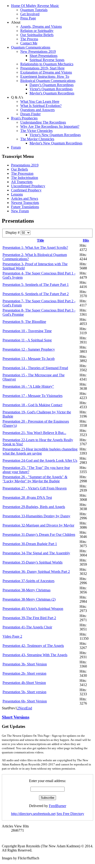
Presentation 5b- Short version (24, 692)
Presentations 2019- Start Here (42, 68)
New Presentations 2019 (38, 51)
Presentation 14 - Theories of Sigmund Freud (35, 368)
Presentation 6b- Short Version (25, 701)
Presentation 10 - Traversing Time (27, 331)
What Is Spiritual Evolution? (41, 106)
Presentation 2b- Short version (24, 673)
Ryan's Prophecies (24, 118)
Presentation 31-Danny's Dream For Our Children (39, 534)
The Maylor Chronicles (37, 139)
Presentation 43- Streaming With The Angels (35, 655)
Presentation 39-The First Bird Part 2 (29, 618)
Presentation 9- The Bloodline (24, 322)
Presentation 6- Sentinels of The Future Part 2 (36, 294)
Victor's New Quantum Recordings (55, 135)
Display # (13, 232)
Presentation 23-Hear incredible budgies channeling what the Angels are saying (40, 451)
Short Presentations (43, 56)
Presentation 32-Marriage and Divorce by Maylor (38, 525)
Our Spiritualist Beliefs (36, 35)
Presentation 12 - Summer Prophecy (29, 349)
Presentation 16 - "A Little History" (28, 386)
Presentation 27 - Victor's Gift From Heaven (35, 488)
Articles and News (24, 198)
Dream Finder (30, 114)
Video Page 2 (12, 636)
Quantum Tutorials (34, 10)
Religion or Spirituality (36, 31)
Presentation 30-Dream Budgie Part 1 (30, 544)
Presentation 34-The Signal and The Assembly (36, 553)
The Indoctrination (24, 178)
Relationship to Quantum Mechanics (46, 64)
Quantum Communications (30, 47)
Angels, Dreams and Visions (41, 26)
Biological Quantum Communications (47, 81)
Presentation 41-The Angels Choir (27, 627)
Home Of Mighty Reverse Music (35, 6)
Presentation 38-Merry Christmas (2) (29, 599)
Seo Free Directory (70, 814)
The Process (29, 39)
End (29, 708)
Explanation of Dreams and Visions (46, 72)
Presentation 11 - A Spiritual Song (27, 340)
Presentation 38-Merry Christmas (26, 590)
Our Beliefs (19, 169)
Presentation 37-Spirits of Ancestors (28, 581)
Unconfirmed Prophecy (28, 186)
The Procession (22, 173)
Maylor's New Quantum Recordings (56, 143)
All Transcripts (22, 182)
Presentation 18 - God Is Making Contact (32, 405)
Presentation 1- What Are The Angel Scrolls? (35, 248)
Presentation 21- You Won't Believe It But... (34, 433)
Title (40, 240)
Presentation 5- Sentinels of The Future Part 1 (36, 285)
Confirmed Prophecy (26, 190)
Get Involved (29, 14)
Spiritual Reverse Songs (47, 60)
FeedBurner (57, 806)
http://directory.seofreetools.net (33, 814)
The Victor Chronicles (36, 131)
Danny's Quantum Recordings (52, 85)
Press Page (28, 18)
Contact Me (28, 43)
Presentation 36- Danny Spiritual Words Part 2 (36, 572)
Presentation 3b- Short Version (25, 664)
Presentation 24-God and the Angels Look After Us (40, 460)
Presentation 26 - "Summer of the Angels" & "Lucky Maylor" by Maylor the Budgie (35, 479)
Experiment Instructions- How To (44, 76)
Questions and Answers (37, 110)
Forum (16, 147)
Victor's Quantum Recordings (51, 89)
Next (22, 708)
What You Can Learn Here (39, 101)
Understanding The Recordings (43, 122)
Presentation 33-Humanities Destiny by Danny (36, 516)
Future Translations (25, 207)
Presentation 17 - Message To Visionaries (32, 396)
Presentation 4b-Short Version (24, 683)
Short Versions (15, 717)
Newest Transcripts (25, 203)
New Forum (20, 211)
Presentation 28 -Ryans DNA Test (27, 497)
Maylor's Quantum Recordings (52, 93)
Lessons (17, 194)
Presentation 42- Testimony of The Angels (33, 646)
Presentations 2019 (25, 165)
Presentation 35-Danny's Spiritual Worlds (32, 562)
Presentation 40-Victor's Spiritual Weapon (33, 609)
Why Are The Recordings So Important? (49, 126)
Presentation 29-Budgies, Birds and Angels (34, 507)
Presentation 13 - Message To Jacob (29, 359)
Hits (86, 240)
